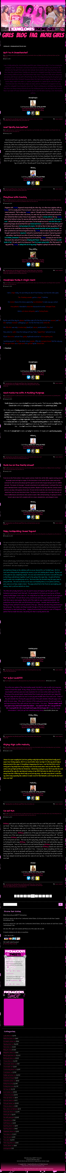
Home (23, 1165)
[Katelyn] (33, 654)
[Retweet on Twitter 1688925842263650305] (11, 971)
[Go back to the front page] (33, 18)
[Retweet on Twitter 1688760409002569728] (11, 984)
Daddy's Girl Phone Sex (23, 272)
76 (47, 896)
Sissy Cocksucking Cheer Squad (19, 531)
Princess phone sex (8, 1106)
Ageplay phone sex (14, 55)
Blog (21, 35)
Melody (6, 747)
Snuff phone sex (7, 1123)
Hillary (6, 395)
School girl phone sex (52, 55)
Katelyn (6, 534)
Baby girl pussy (7, 1050)
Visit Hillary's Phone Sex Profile (33, 446)
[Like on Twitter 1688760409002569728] (14, 984)
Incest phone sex (8, 201)
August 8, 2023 (10, 958)
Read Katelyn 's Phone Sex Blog (33, 661)
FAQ (33, 35)
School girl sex (7, 1115)
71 (36, 896)
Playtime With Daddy (15, 197)
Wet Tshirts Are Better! (15, 127)
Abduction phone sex (9, 1038)
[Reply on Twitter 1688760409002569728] (7, 984)
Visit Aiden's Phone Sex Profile (33, 874)
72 (40, 896)
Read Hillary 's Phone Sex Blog (33, 448)
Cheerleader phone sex (33, 55)
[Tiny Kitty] (33, 254)
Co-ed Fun (8, 810)
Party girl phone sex (56, 130)
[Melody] (33, 788)
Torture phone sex (8, 1146)
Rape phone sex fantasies (10, 749)
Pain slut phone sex (8, 1100)
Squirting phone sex (8, 1129)
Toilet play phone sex (9, 1143)
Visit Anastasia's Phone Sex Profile (33, 109)
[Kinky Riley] (33, 720)
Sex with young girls (8, 1117)
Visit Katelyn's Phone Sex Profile (33, 659)
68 (25, 896)
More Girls (52, 35)
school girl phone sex (16, 120)
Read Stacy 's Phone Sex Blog (33, 180)
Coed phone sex (47, 130)
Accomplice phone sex (9, 1041)
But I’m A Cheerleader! (15, 52)
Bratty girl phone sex (9, 1058)
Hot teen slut (7, 1089)
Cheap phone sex (30, 130)
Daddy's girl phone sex (43, 55)
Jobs (43, 1165)
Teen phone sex (16, 131)
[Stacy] (33, 173)
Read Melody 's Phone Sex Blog (33, 795)
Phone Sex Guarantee (37, 1165)
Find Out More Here (10, 944)
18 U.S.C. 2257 (28, 1165)
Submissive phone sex (26, 201)
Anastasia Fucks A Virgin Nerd (19, 280)
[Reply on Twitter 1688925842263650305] (7, 971)
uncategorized (7, 1148)
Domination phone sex (9, 1081)
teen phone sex (25, 120)
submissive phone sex (14, 273)
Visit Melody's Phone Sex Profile (33, 794)
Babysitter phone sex (9, 1053)
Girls (7, 35)
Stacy (6, 130)
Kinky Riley (7, 681)
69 (29, 896)
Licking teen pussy (8, 1095)
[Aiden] (33, 868)
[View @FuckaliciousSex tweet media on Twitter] (8, 967)
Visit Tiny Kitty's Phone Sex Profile (33, 260)
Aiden (6, 813)
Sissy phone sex (51, 534)
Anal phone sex (7, 1047)
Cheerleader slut (8, 1067)
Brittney (6, 824)
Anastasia (7, 55)
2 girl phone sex (11, 813)
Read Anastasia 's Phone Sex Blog (33, 110)
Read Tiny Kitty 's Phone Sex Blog (33, 262)
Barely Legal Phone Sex (20, 119)
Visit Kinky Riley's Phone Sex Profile (33, 726)
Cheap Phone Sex (21, 189)
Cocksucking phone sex (43, 283)
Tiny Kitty (7, 200)
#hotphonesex (14, 980)
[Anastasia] (33, 103)
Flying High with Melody (16, 744)
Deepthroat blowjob (8, 1078)
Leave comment (59, 119)
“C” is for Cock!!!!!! (13, 678)
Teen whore (6, 1140)
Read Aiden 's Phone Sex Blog (33, 875)
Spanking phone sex (8, 1126)
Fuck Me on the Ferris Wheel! (18, 465)
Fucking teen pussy (8, 1086)
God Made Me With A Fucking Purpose (23, 392)
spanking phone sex (24, 458)
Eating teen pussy (8, 1084)
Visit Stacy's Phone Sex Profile (33, 179)
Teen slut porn (7, 1137)
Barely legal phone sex (23, 55)
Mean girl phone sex (9, 1098)
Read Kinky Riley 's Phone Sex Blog (33, 728)
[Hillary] (33, 441)
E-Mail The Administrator (18, 1168)
